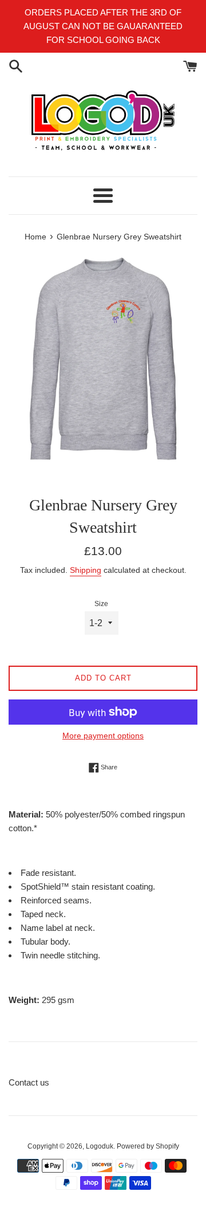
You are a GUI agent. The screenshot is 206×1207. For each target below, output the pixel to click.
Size (101, 604)
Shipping (85, 570)
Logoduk (99, 1146)
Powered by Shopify (148, 1146)
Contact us (29, 1082)
